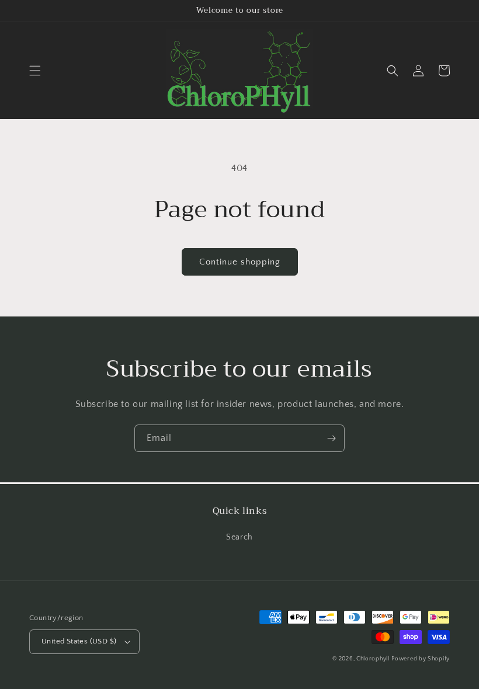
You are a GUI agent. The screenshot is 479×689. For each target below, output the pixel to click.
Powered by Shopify (420, 659)
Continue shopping (239, 262)
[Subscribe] (331, 438)
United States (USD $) (78, 641)
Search (239, 537)
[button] (35, 70)
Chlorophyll (373, 659)
